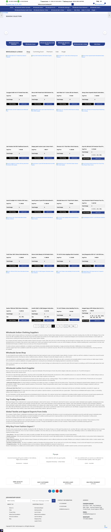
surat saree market (74, 402)
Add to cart (24, 104)
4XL (91, 317)
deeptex (68, 403)
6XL (97, 317)
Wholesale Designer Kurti (12, 402)
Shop (28, 52)
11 (56, 326)
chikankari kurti (22, 402)
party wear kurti (25, 406)
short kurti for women (64, 402)
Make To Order (86, 10)
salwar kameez (50, 405)
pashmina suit (68, 406)
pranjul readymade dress (59, 403)
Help (97, 1)
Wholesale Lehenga (64, 7)
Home (11, 7)
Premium (50, 52)
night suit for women (51, 408)
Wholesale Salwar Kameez (23, 7)
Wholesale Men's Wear (57, 10)
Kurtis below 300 (91, 405)
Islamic (69, 10)
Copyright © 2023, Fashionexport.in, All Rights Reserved (20, 526)
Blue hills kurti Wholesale (15, 406)
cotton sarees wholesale (47, 403)
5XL (94, 317)
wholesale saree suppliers (86, 402)
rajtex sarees (14, 403)
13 (63, 326)
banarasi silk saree (35, 403)
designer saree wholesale (24, 403)
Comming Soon (38, 52)
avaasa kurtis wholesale (33, 402)
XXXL (102, 316)
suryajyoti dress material (85, 406)
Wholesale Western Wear (41, 10)
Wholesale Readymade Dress (23, 10)
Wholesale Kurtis (51, 7)
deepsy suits (42, 405)
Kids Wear (77, 10)
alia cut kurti (47, 406)
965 (69, 326)
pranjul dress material (40, 408)
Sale (57, 52)
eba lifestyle (76, 406)
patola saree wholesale (20, 405)
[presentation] (1, 15)
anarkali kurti (53, 406)
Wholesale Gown (95, 7)
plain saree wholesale (76, 403)
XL (97, 155)
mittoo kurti (98, 405)
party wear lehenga (70, 405)
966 (73, 326)
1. (10, 434)
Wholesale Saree (38, 7)
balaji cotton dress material (16, 408)
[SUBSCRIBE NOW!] (54, 500)
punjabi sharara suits (59, 405)
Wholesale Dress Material (80, 7)
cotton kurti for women (44, 402)
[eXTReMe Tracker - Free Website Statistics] (1, 530)
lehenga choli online (81, 405)
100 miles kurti (54, 402)
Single (93, 10)
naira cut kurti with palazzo (36, 406)
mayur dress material (29, 408)
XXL (100, 155)
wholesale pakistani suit (33, 405)
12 (59, 326)
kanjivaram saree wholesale (89, 403)
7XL (100, 317)
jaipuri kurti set (60, 406)
